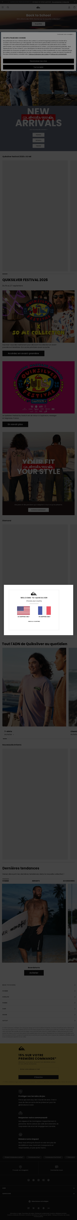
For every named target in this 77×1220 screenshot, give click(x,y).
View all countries (34, 621)
